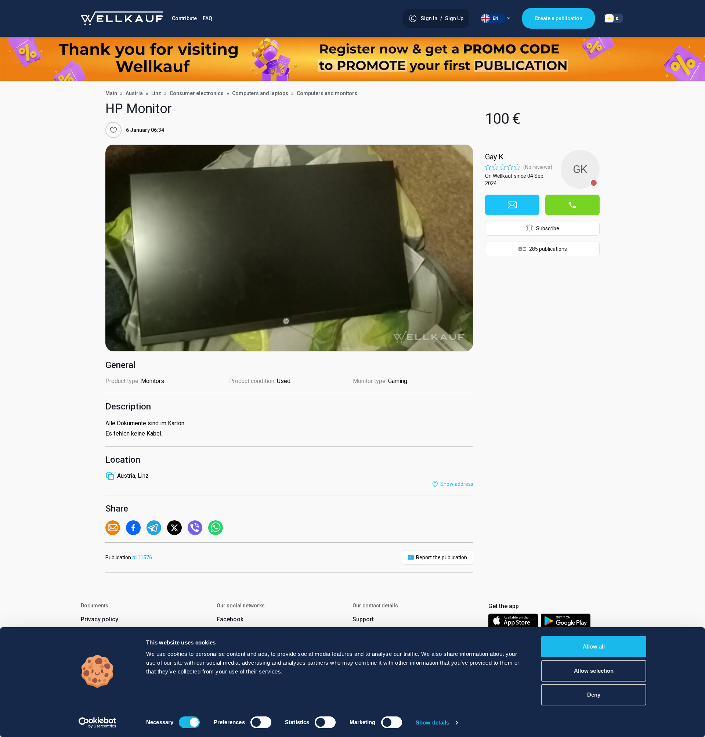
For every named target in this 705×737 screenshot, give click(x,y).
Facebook (230, 619)
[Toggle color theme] (613, 18)
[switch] (260, 722)
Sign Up (454, 18)
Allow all (594, 646)
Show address (456, 484)
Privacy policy (99, 619)
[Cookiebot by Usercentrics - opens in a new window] (97, 722)
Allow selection (594, 671)
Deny (593, 694)
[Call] (572, 205)
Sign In (429, 18)
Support (363, 619)
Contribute (184, 18)
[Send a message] (512, 205)
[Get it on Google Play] (566, 622)
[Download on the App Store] (513, 622)
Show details (432, 722)
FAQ (207, 18)
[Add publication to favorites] (113, 130)
